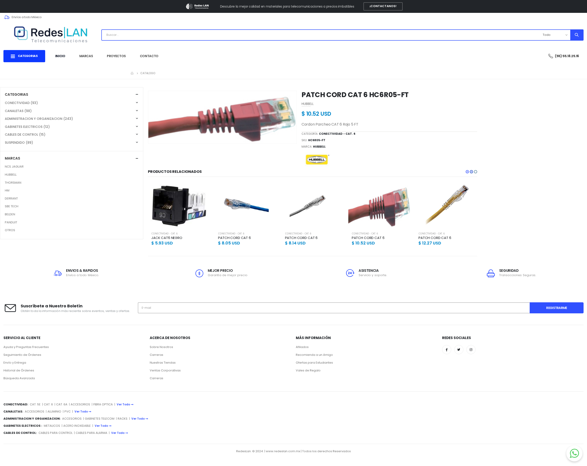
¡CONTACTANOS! (383, 6)
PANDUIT (11, 222)
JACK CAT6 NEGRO (166, 238)
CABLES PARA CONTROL (55, 433)
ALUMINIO (54, 411)
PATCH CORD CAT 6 (234, 238)
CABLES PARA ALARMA (91, 433)
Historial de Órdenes (18, 370)
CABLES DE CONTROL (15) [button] (25, 134)
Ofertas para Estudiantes (314, 362)
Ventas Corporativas (165, 370)
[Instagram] (471, 349)
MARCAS (86, 56)
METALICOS (52, 426)
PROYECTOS (116, 56)
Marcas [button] (12, 158)
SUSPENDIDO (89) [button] (19, 142)
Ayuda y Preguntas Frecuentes (26, 347)
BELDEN (10, 214)
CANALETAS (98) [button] (18, 111)
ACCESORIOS (80, 404)
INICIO (60, 56)
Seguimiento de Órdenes (22, 355)
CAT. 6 (48, 404)
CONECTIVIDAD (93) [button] (21, 103)
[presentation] (155, 117)
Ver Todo (123, 404)
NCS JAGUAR (14, 166)
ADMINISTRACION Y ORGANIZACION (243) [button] (39, 118)
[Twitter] (458, 349)
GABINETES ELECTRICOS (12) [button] (27, 126)
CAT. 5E (35, 404)
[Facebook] (446, 349)
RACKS (122, 418)
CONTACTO (149, 56)
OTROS (10, 230)
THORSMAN (13, 182)
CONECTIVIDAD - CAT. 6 (337, 134)
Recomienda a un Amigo (314, 355)
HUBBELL (319, 147)
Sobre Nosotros (161, 347)
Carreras (156, 355)
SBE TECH (11, 206)
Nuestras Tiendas (163, 362)
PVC (67, 411)
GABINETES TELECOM (99, 418)
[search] (576, 35)
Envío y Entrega (14, 362)
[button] (467, 172)
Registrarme (556, 308)
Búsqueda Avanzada (19, 378)
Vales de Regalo (308, 370)
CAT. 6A (61, 404)
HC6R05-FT (316, 140)
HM (7, 190)
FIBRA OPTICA (103, 404)
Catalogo (147, 73)
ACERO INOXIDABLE (77, 426)
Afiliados (302, 347)
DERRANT (11, 198)
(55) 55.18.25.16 (567, 56)
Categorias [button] (16, 94)
